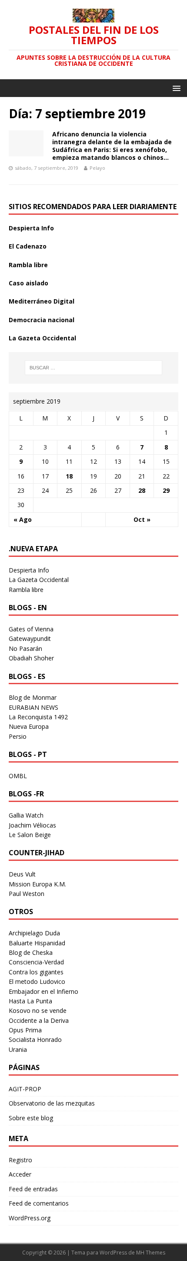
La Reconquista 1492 (38, 717)
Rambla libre (28, 265)
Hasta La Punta (30, 1001)
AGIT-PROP (25, 1089)
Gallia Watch (26, 815)
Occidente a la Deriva (39, 1020)
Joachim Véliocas (32, 825)
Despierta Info (31, 228)
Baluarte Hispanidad (37, 943)
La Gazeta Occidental (42, 338)
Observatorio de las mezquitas (52, 1103)
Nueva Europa (29, 726)
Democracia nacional (41, 320)
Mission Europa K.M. (37, 884)
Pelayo (97, 168)
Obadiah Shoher (31, 658)
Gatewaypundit (30, 638)
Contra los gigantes (36, 972)
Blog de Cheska (31, 952)
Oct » (142, 519)
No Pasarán (25, 648)
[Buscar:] (93, 367)
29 (166, 490)
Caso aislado (28, 283)
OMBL (18, 776)
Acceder (20, 1174)
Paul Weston (26, 893)
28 (141, 490)
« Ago (22, 519)
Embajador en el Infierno (43, 991)
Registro (20, 1160)
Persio (18, 736)
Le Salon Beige (30, 835)
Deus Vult (22, 874)
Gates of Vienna (31, 629)
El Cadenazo (28, 246)
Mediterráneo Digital (41, 301)
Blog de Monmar (33, 697)
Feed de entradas (33, 1189)
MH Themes (150, 1252)
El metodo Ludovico (37, 981)
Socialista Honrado (35, 1039)
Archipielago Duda (34, 933)
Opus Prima (25, 1030)
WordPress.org (29, 1218)
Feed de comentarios (39, 1203)
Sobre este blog (31, 1118)
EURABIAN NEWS (33, 707)
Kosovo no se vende (38, 1010)
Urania (18, 1049)
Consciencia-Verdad (36, 962)
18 (69, 476)
